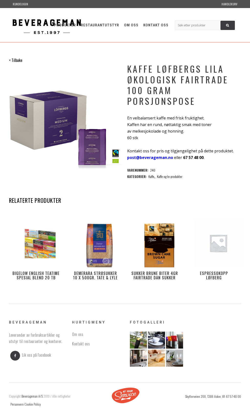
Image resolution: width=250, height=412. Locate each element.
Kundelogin (20, 4)
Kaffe (151, 176)
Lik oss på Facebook (36, 355)
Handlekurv (229, 4)
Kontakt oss (81, 343)
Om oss (77, 334)
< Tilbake (15, 60)
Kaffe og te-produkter (169, 176)
